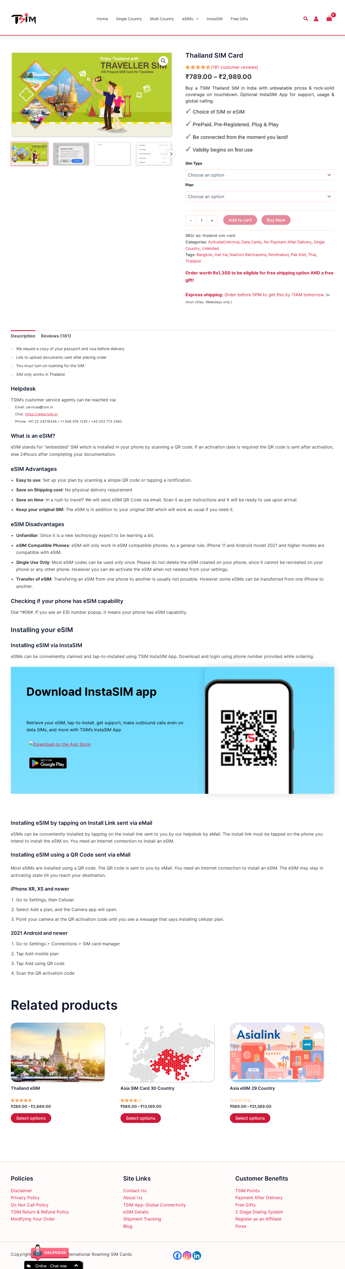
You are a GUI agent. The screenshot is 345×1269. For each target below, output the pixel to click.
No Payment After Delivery (288, 242)
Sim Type (193, 163)
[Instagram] (187, 1255)
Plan (189, 184)
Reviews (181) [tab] (56, 336)
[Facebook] (177, 1255)
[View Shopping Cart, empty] (329, 19)
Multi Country (162, 18)
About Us (132, 1197)
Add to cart (240, 220)
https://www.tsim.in (41, 414)
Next (171, 154)
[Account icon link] (316, 18)
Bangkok (204, 254)
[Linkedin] (196, 1255)
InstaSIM (215, 18)
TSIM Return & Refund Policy (40, 1212)
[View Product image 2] (71, 154)
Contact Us (134, 1190)
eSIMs (188, 18)
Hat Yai (221, 254)
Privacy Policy (25, 1197)
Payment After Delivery (259, 1197)
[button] (163, 61)
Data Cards (252, 242)
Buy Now (276, 220)
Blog (127, 1226)
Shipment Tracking (142, 1219)
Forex (241, 1226)
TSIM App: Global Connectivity (154, 1205)
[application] (196, 19)
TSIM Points (247, 1190)
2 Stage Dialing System (259, 1212)
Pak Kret (298, 254)
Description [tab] (23, 336)
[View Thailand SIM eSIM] (29, 154)
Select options (31, 1118)
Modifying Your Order (33, 1219)
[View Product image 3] (112, 154)
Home (102, 18)
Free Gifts (239, 18)
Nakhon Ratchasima (248, 254)
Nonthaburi (278, 254)
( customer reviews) (234, 67)
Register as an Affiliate (258, 1219)
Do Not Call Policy (30, 1205)
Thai (312, 254)
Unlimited (210, 248)
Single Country (129, 18)
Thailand (193, 261)
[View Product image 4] (153, 154)
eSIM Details (136, 1212)
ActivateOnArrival (223, 242)
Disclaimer (21, 1190)
